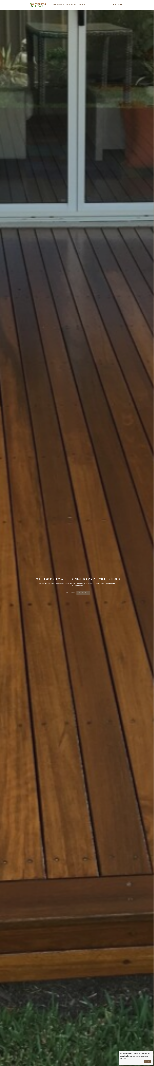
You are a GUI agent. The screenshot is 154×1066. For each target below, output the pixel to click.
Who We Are (60, 5)
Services (73, 5)
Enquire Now (83, 593)
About (68, 5)
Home (54, 5)
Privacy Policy (135, 1055)
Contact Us (81, 5)
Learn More (70, 593)
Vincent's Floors (38, 5)
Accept (147, 1061)
